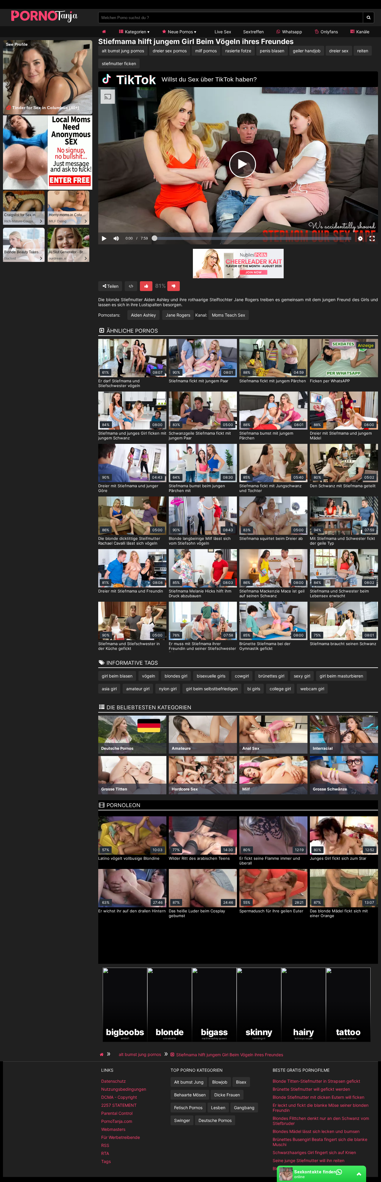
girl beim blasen (117, 675)
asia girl (109, 688)
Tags (106, 1161)
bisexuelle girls (211, 675)
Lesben (218, 1107)
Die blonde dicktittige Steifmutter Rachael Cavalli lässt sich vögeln (129, 541)
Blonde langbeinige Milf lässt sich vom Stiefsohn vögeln (200, 541)
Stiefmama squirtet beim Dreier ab (271, 538)
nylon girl (168, 688)
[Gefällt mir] (146, 286)
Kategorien (135, 31)
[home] (102, 1054)
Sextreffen (253, 31)
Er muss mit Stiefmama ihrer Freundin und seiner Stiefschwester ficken (202, 648)
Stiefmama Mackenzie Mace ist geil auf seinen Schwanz (272, 593)
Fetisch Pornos (188, 1107)
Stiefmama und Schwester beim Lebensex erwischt (339, 593)
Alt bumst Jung (189, 1081)
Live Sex (222, 31)
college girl (280, 688)
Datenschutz (113, 1081)
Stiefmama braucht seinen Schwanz (343, 643)
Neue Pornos (180, 31)
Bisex (241, 1081)
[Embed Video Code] (131, 286)
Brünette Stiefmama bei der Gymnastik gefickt (265, 646)
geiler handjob (307, 50)
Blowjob (219, 1081)
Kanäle (362, 31)
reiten (362, 50)
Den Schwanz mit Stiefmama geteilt (343, 485)
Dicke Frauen (227, 1094)
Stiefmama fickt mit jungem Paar (198, 380)
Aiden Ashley (143, 314)
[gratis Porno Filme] (44, 22)
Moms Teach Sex (228, 314)
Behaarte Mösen (190, 1094)
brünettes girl (271, 675)
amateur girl (137, 688)
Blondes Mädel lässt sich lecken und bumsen (316, 1131)
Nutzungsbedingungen (123, 1089)
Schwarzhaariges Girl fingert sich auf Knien (314, 1152)
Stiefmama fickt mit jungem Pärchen (272, 380)
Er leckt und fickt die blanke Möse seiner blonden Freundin (320, 1108)
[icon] (104, 31)
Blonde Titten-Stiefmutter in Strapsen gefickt (316, 1081)
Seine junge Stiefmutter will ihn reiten (308, 1160)
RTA (105, 1153)
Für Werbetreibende (120, 1137)
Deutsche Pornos (215, 1120)
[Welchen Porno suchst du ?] (368, 17)
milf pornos (206, 50)
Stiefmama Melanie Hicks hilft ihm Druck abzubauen (200, 593)
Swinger (182, 1120)
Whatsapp (291, 31)
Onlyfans (328, 31)
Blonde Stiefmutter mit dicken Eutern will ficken (318, 1097)
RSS (105, 1145)
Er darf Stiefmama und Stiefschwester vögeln (119, 383)
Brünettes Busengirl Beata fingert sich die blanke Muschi (320, 1142)
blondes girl (176, 675)
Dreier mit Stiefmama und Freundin (130, 591)
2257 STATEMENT (119, 1105)
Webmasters (113, 1129)
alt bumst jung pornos (123, 50)
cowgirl (242, 675)
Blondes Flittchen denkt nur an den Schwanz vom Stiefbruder (321, 1121)
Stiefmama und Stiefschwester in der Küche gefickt (129, 646)
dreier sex (339, 50)
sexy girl (302, 675)
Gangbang (244, 1107)
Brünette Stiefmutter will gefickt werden (311, 1089)
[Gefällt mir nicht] (173, 286)
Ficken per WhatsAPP (330, 380)
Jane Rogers (178, 314)
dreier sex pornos (170, 50)
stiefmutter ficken (119, 63)
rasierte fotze (238, 50)
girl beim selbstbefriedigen (212, 688)
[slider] (126, 220)
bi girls (253, 688)
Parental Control (116, 1113)
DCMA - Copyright (119, 1097)
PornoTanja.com (116, 1121)
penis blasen (272, 50)
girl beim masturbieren (341, 675)
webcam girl (312, 688)
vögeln (148, 675)
